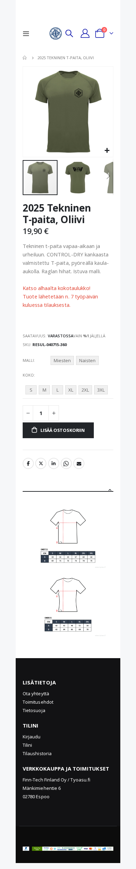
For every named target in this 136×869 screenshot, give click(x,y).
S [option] (31, 390)
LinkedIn (53, 463)
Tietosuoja (34, 710)
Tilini (27, 745)
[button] (107, 151)
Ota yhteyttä (36, 693)
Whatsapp (66, 463)
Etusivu (25, 58)
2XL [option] (85, 390)
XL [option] (70, 390)
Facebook (28, 463)
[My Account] (85, 33)
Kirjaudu (32, 736)
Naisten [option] (87, 360)
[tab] (68, 486)
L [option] (57, 390)
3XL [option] (101, 390)
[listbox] (76, 361)
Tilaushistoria (37, 753)
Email (78, 463)
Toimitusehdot (38, 702)
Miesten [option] (62, 360)
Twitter (40, 463)
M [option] (44, 390)
